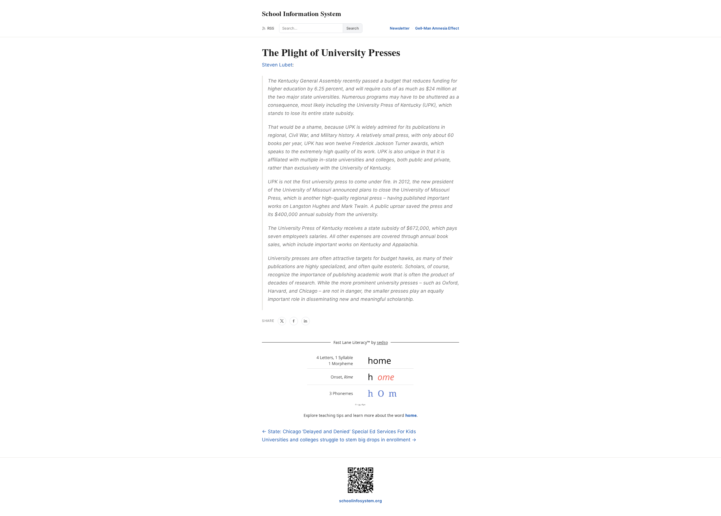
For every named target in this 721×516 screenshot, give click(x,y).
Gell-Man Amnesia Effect (437, 28)
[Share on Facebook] (294, 321)
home (411, 415)
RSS (270, 28)
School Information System (301, 13)
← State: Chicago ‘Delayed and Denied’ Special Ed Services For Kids (339, 431)
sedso (382, 342)
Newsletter (400, 28)
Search (352, 28)
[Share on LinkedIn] (305, 321)
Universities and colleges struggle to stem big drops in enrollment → (339, 439)
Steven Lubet (277, 65)
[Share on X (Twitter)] (282, 321)
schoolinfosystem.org (360, 500)
